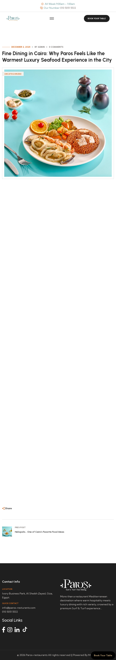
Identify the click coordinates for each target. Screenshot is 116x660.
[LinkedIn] (17, 629)
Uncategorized (13, 74)
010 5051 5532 (68, 7)
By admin (40, 47)
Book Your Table (97, 18)
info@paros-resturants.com (18, 607)
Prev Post (20, 527)
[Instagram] (9, 629)
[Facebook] (3, 629)
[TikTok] (25, 629)
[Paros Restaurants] (13, 18)
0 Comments (56, 47)
